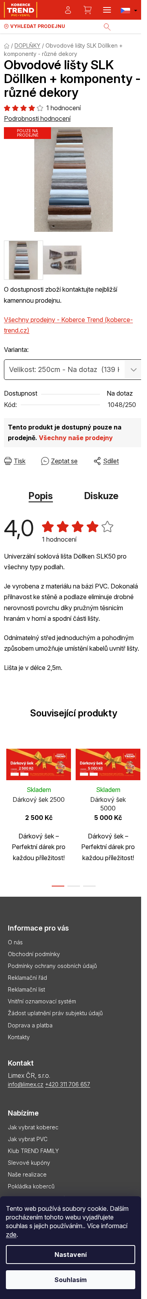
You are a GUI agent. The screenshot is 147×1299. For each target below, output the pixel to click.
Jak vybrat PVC (27, 1139)
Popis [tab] (41, 495)
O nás (15, 942)
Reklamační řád (27, 977)
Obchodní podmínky (34, 954)
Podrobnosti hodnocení (37, 118)
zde (11, 1234)
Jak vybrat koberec (33, 1127)
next (138, 776)
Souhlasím (70, 1280)
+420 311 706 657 (67, 1084)
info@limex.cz (26, 1084)
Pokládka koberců (31, 1186)
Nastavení (70, 1254)
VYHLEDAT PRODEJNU (37, 26)
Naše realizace (27, 1174)
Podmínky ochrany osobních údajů (52, 965)
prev (8, 776)
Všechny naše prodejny (76, 438)
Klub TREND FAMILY (33, 1150)
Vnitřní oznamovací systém (42, 1001)
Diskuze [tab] (101, 495)
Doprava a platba (30, 1025)
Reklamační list (26, 989)
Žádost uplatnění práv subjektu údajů (55, 1013)
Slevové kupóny (29, 1162)
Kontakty (19, 1037)
